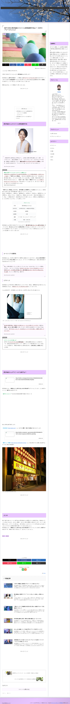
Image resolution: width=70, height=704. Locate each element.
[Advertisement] (24, 97)
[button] (42, 64)
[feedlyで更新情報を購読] (23, 569)
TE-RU (59, 92)
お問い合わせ (54, 133)
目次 (23, 108)
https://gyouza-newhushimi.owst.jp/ (18, 442)
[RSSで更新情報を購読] (25, 569)
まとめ (18, 118)
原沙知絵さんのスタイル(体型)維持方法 (24, 111)
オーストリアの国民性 (22, 112)
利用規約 (61, 702)
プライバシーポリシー (56, 136)
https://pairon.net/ (12, 428)
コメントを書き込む (24, 689)
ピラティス (20, 114)
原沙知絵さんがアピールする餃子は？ (24, 116)
